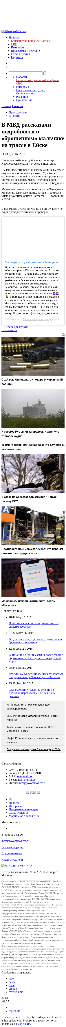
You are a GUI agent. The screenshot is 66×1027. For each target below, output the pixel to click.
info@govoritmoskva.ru (32, 783)
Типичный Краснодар (36, 319)
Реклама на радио (12, 847)
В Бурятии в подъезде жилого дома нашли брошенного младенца (35, 640)
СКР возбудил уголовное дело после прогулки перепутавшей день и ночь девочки (32, 693)
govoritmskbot (24, 776)
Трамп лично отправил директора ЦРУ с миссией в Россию (31, 728)
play (11, 978)
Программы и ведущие (25, 50)
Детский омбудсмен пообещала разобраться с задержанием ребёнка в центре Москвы (36, 675)
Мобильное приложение (24, 815)
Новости (14, 37)
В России (15, 115)
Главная (6, 106)
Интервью (17, 47)
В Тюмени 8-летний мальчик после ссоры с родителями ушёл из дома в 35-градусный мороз (36, 658)
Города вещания (11, 853)
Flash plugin (23, 1023)
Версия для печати (16, 326)
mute (11, 985)
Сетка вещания (20, 54)
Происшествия (18, 112)
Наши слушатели (12, 859)
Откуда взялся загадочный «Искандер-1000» (33, 749)
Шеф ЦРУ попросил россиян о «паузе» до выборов (32, 740)
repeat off (14, 1011)
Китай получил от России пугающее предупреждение (28, 706)
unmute (13, 988)
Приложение (24, 100)
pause (12, 982)
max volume (16, 991)
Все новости (9, 330)
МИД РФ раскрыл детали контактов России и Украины (33, 717)
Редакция (17, 57)
